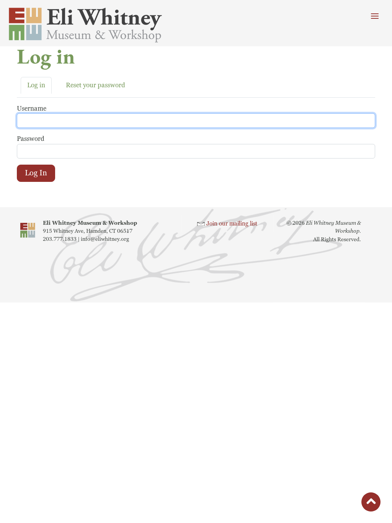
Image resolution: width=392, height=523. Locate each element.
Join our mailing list (231, 223)
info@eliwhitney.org (105, 239)
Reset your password (95, 85)
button (371, 503)
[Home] (95, 25)
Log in (36, 85)
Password (30, 139)
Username (31, 109)
